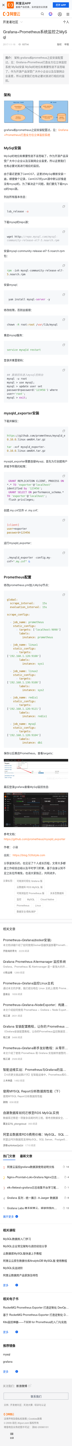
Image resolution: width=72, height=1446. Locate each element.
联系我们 (36, 1396)
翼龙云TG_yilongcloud (14, 1123)
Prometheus (23, 905)
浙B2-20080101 (40, 1427)
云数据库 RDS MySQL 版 (30, 887)
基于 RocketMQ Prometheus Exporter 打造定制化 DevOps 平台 (36, 1315)
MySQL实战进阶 (13, 1268)
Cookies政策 (35, 1418)
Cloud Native (47, 899)
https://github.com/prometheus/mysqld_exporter (34, 839)
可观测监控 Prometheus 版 (30, 893)
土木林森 (7, 1080)
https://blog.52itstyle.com (29, 855)
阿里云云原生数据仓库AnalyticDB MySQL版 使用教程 (35, 1261)
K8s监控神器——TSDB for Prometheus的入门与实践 (35, 1322)
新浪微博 (21, 1386)
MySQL (31, 899)
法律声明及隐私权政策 (15, 1418)
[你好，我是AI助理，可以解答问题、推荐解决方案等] (50, 14)
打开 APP (61, 5)
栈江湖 (6, 1015)
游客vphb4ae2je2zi (13, 1145)
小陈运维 (7, 972)
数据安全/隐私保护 (26, 911)
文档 (6, 1404)
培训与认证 (40, 1404)
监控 (19, 899)
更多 (5, 1285)
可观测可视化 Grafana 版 (29, 881)
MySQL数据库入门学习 (17, 1239)
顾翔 (5, 1102)
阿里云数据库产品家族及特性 (20, 1275)
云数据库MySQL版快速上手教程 (22, 1253)
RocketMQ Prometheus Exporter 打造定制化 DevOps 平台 (36, 1307)
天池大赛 (28, 1404)
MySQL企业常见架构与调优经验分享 (25, 1246)
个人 (66, 22)
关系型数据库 (57, 893)
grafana (7, 1361)
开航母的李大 (10, 950)
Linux (38, 905)
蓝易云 (6, 994)
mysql (6, 1354)
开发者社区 (16, 1404)
